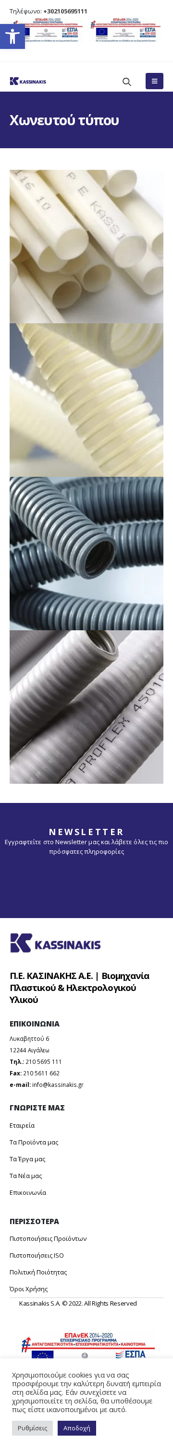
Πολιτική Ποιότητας (38, 1272)
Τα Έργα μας (27, 1159)
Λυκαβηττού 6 (29, 1038)
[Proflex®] (86, 707)
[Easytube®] (86, 246)
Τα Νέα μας (26, 1175)
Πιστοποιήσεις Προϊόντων (48, 1238)
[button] (12, 36)
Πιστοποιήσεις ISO (37, 1255)
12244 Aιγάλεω (29, 1050)
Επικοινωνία (28, 1192)
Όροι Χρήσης (29, 1289)
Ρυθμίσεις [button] (32, 1428)
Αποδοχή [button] (76, 1428)
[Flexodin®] (86, 553)
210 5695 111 (43, 1061)
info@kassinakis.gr (58, 1084)
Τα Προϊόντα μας (34, 1142)
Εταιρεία (22, 1125)
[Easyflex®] (86, 400)
